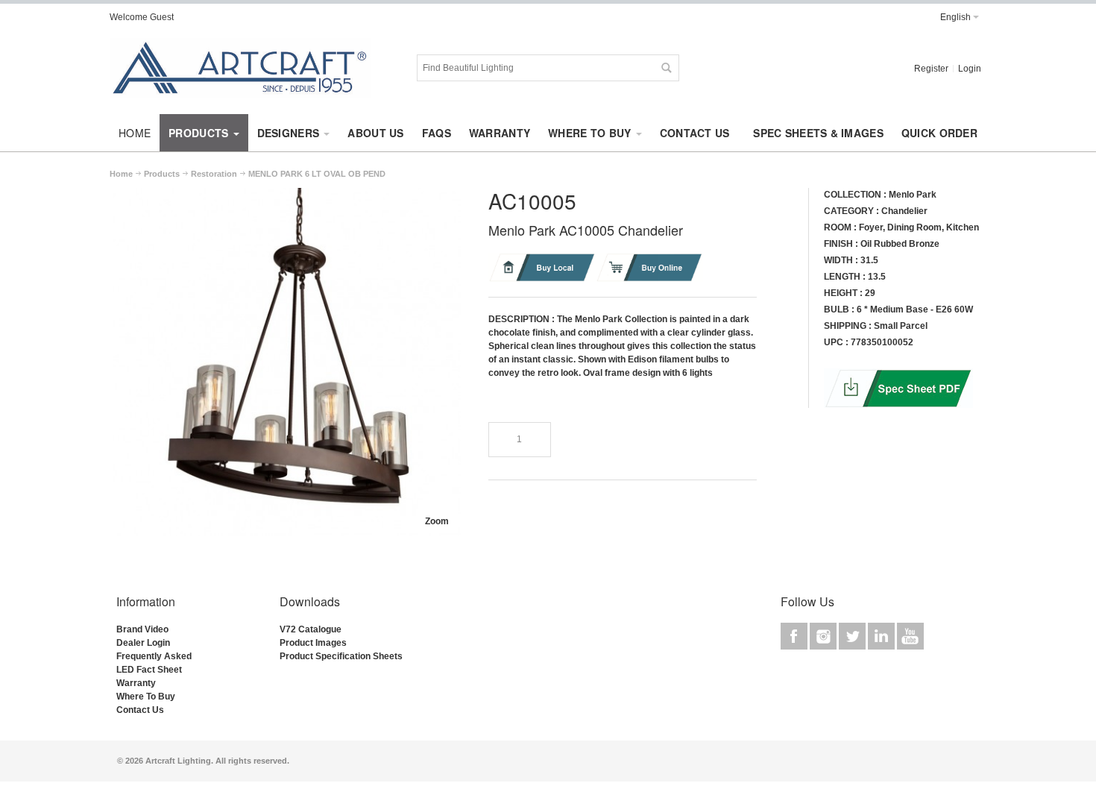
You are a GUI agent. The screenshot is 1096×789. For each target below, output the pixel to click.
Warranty (136, 683)
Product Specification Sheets (341, 656)
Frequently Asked (154, 656)
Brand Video (142, 629)
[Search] (665, 67)
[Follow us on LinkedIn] (882, 636)
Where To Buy (145, 696)
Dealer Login (143, 643)
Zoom (437, 521)
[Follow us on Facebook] (795, 636)
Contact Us (140, 710)
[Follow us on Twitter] (853, 636)
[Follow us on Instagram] (824, 636)
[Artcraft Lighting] (240, 68)
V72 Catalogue (310, 629)
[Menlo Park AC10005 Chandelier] (287, 194)
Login (969, 68)
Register (931, 68)
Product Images (313, 643)
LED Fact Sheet (149, 669)
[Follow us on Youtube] (910, 636)
